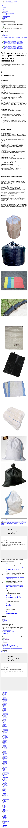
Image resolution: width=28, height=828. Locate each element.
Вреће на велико (19, 646)
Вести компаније (10, 13)
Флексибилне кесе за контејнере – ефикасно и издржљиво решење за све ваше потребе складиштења (14, 520)
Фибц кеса (12, 646)
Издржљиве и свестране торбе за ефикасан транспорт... (15, 568)
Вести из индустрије (10, 14)
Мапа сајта (5, 644)
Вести (4, 12)
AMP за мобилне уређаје (9, 645)
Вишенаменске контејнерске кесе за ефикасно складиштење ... (15, 586)
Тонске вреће (9, 648)
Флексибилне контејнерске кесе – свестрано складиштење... (15, 596)
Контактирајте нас (7, 19)
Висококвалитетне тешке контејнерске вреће (13, 612)
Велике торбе (6, 646)
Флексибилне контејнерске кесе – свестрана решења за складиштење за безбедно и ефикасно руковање (13, 523)
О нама (5, 17)
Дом (4, 9)
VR (4, 18)
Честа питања (6, 16)
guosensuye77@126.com (11, 1)
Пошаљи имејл (4, 651)
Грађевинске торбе (17, 648)
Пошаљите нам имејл (5, 69)
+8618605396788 (9, 2)
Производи (5, 11)
